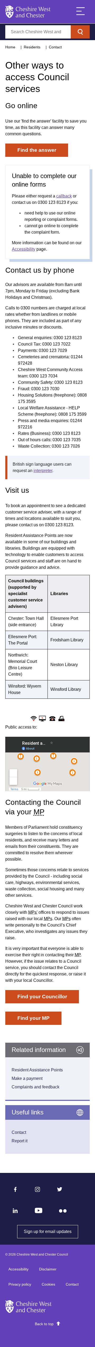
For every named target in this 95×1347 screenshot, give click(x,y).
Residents (32, 47)
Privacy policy (19, 1284)
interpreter (43, 470)
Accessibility (23, 249)
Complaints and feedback (35, 1087)
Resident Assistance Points (37, 1070)
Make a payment (27, 1078)
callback (64, 196)
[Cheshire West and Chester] (28, 11)
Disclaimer (47, 1269)
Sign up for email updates (51, 1231)
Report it (19, 1141)
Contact (55, 47)
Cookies (48, 1284)
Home (10, 47)
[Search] (80, 32)
